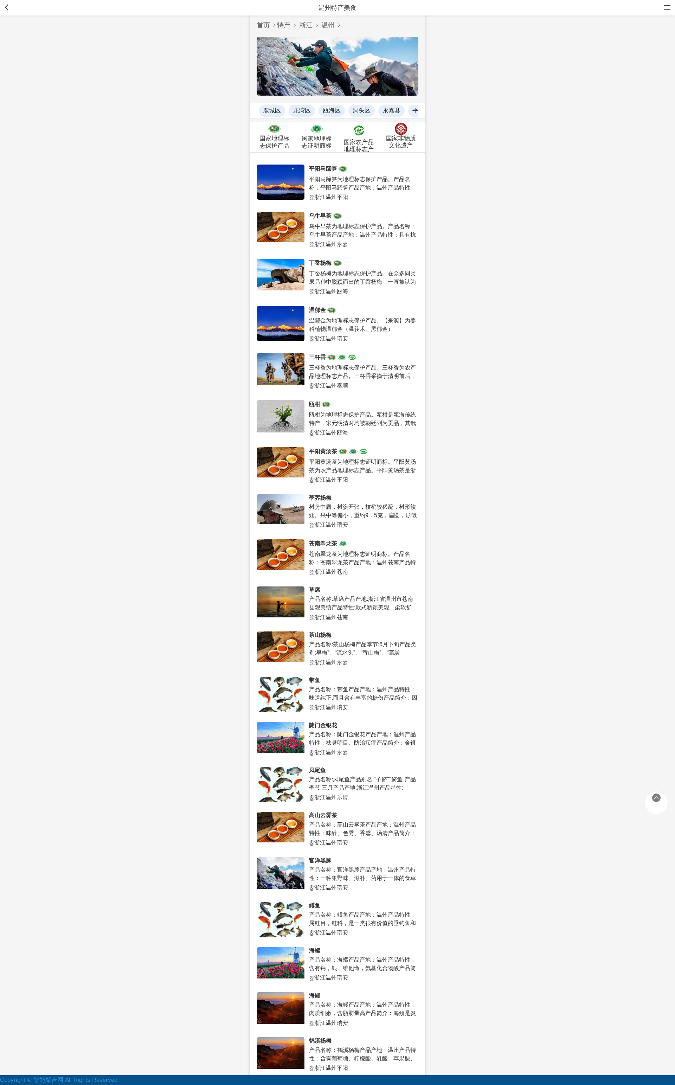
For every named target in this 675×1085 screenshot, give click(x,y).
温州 (328, 25)
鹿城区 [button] (272, 110)
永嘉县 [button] (391, 110)
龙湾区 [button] (302, 110)
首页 (263, 25)
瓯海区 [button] (332, 110)
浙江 (306, 25)
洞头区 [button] (362, 110)
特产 (283, 25)
